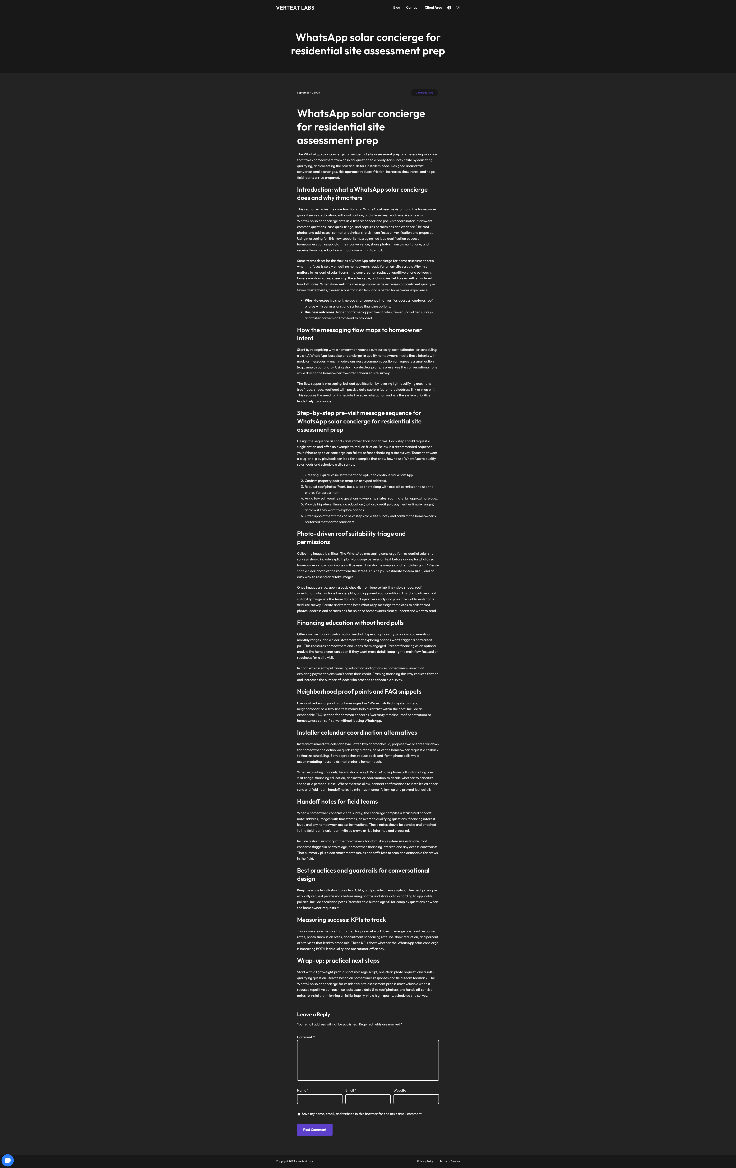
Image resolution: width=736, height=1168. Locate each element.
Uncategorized (424, 92)
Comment (306, 1037)
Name (303, 1090)
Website (399, 1090)
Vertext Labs (295, 7)
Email (350, 1090)
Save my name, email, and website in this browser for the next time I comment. (362, 1113)
